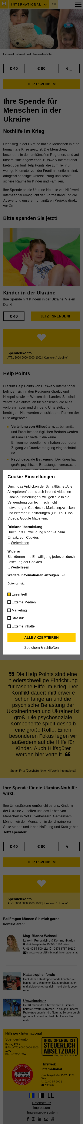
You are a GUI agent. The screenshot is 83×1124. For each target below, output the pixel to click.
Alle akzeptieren (41, 637)
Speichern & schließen (41, 647)
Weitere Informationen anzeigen (33, 575)
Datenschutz (15, 583)
